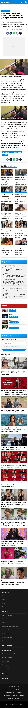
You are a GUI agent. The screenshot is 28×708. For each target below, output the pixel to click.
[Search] (26, 2)
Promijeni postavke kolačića (18, 695)
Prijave (5, 678)
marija (5, 154)
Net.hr (14, 166)
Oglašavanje (19, 692)
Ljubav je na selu (7, 665)
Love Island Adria (7, 615)
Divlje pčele (5, 633)
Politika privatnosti (9, 692)
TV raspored (7, 646)
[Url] (20, 33)
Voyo (3, 607)
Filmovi (4, 599)
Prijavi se (14, 350)
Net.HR (4, 673)
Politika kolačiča (6, 695)
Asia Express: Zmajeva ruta (10, 626)
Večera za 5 (5, 668)
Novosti (5, 592)
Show (4, 306)
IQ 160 (4, 622)
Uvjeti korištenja (17, 689)
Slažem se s (12, 346)
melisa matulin (7, 152)
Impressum (8, 689)
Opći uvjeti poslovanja (13, 698)
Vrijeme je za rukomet (8, 654)
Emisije (4, 603)
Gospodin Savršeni (7, 630)
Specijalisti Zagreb (7, 619)
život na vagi (17, 152)
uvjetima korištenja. (15, 346)
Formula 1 (5, 641)
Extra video (6, 650)
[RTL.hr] (5, 2)
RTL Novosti (6, 336)
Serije (4, 596)
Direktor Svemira (7, 637)
